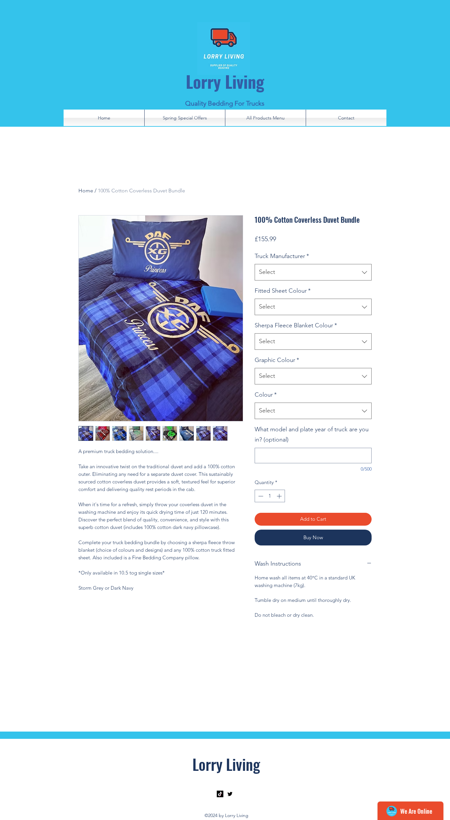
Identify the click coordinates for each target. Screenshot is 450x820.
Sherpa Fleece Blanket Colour (296, 325)
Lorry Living (225, 81)
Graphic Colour (277, 360)
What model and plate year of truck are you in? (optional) (312, 434)
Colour (266, 394)
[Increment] (279, 496)
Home (85, 190)
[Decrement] (260, 496)
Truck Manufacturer (282, 256)
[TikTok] (220, 794)
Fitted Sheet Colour (283, 290)
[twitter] (230, 794)
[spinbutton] (270, 496)
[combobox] (313, 272)
